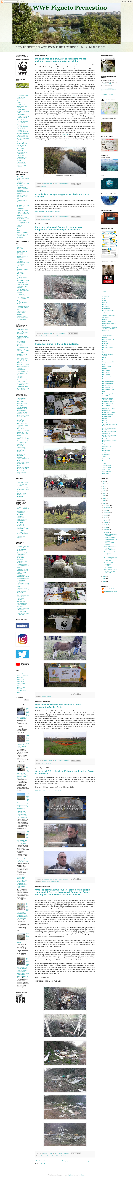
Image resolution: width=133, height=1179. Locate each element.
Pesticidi (104, 418)
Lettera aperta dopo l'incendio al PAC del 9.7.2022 (23, 337)
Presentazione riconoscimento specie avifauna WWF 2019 (21, 164)
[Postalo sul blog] (74, 184)
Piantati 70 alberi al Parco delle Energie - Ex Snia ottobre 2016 (23, 212)
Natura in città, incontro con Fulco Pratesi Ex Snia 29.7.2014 (22, 604)
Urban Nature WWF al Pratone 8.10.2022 (23, 488)
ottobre (106, 510)
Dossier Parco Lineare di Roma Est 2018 (23, 111)
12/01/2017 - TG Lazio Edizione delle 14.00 (48, 791)
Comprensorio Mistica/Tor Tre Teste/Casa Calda (109, 327)
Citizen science (106, 321)
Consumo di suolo (45, 219)
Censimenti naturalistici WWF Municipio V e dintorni (22, 158)
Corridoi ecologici (107, 335)
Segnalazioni (106, 454)
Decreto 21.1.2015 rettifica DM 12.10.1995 (22, 427)
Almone (104, 294)
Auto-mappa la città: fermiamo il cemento (47, 211)
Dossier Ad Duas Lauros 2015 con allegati (22, 106)
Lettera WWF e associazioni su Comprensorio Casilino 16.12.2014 (23, 527)
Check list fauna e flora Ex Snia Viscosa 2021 (23, 178)
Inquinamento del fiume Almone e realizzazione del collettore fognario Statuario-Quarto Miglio (60, 60)
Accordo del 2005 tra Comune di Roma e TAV (23, 307)
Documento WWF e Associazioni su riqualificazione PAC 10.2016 (23, 360)
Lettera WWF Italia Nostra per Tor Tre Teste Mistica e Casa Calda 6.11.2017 (23, 415)
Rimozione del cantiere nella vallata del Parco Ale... (110, 559)
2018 (104, 501)
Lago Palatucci (106, 377)
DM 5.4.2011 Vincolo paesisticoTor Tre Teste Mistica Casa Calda (23, 433)
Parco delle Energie (108, 401)
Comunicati (44, 1156)
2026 (104, 481)
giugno (106, 520)
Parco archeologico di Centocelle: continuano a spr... (110, 548)
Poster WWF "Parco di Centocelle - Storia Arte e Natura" (23, 388)
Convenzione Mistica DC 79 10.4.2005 (23, 441)
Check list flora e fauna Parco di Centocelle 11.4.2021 (21, 343)
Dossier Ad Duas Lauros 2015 (22, 101)
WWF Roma (20, 681)
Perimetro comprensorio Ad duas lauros (22, 152)
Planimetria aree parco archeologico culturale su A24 (22, 318)
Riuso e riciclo (106, 450)
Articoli (104, 298)
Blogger (83, 1175)
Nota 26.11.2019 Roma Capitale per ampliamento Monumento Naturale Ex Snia (23, 190)
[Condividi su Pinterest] (80, 184)
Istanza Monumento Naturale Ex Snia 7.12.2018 (22, 197)
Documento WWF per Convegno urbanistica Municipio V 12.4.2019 (22, 556)
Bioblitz (104, 304)
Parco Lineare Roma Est (109, 412)
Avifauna (104, 302)
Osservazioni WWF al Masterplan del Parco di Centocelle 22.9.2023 (22, 332)
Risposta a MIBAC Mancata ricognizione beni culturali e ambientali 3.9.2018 (23, 289)
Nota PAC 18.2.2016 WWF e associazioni (23, 365)
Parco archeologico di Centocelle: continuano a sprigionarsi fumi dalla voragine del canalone (58, 228)
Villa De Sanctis (106, 467)
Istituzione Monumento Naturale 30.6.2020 (23, 183)
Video (104, 463)
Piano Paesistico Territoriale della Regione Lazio (109, 424)
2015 (104, 579)
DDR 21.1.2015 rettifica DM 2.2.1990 (23, 438)
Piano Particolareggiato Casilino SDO (109, 428)
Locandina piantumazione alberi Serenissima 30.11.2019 (23, 264)
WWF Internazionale (23, 675)
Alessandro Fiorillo (109, 589)
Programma (105, 444)
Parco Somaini (106, 416)
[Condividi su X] (76, 184)
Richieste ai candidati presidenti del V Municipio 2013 (23, 131)
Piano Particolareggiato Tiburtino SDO (109, 436)
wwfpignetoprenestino (110, 591)
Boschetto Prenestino (108, 311)
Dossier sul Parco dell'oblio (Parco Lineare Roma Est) (22, 860)
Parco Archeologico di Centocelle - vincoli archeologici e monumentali (23, 382)
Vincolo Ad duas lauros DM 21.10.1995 (21, 147)
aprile (106, 525)
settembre (107, 512)
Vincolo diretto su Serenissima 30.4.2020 (22, 252)
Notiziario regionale (107, 394)
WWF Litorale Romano (21, 687)
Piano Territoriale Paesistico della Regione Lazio (109, 440)
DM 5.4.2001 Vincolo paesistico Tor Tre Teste (23, 463)
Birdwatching (106, 308)
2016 (104, 576)
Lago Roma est (106, 379)
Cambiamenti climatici (108, 315)
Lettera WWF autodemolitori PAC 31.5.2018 (22, 354)
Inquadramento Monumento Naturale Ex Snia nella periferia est (23, 206)
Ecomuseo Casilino (107, 348)
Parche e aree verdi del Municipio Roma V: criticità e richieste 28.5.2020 (23, 137)
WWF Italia (20, 677)
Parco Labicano (106, 410)
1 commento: (62, 333)
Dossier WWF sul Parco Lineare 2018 (22, 283)
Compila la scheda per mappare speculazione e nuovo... (110, 542)
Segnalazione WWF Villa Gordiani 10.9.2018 (22, 512)
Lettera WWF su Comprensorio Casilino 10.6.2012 (22, 532)
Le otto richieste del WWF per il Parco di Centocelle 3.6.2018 (23, 349)
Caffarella (43, 186)
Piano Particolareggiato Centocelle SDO (109, 432)
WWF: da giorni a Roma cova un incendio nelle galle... (110, 571)
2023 (104, 488)
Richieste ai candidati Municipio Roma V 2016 (22, 126)
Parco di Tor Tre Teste (46, 763)
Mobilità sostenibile (107, 387)
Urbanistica (105, 461)
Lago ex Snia (106, 374)
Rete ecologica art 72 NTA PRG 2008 (22, 142)
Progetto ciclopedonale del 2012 (22, 302)
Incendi (104, 364)
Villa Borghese (106, 465)
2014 (104, 581)
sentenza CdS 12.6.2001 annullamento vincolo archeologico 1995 (23, 457)
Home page (65, 1161)
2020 (104, 496)
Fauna (104, 357)
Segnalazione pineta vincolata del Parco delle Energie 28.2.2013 (23, 235)
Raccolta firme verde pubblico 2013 (23, 614)
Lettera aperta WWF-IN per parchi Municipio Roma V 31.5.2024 (23, 549)
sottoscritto (65, 134)
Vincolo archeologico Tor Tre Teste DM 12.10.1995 (23, 469)
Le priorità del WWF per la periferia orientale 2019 (22, 97)
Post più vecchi (90, 1161)
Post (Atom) (44, 1164)
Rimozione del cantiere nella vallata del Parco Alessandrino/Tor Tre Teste (58, 706)
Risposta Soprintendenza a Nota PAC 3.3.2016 (22, 370)
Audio (104, 300)
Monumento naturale (108, 389)
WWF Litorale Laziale (21, 684)
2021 (104, 493)
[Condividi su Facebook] (78, 184)
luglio (106, 517)
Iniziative (49, 696)
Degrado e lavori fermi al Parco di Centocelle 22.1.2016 (22, 376)
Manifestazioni (106, 385)
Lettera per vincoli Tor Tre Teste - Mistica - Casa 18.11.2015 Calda (22, 421)
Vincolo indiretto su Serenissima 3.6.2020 (22, 258)
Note (103, 391)
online (73, 96)
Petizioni (104, 421)
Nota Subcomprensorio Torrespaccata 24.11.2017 (22, 494)
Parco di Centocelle (51, 335)
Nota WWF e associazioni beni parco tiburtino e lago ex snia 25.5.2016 (23, 218)
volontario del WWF (106, 84)
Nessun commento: (64, 183)
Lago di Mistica (106, 372)
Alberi (104, 292)
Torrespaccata (106, 459)
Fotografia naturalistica (108, 362)
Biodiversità (105, 306)
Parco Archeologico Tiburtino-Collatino (107, 398)
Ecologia (104, 345)
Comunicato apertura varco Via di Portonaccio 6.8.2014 (23, 225)
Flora (103, 360)
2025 (104, 483)
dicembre (107, 505)
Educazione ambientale (109, 350)
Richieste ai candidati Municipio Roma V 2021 (22, 121)
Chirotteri (105, 319)
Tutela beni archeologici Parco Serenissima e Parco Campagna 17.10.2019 (23, 271)
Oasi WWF (105, 396)
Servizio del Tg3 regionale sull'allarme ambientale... (108, 565)
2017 (104, 503)
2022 (104, 491)
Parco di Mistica (106, 406)
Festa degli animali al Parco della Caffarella (56, 344)
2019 (104, 498)
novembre (107, 508)
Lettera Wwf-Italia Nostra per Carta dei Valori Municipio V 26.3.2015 (23, 591)
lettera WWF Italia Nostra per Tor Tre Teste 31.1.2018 (22, 408)
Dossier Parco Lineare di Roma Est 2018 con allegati (23, 116)
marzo (106, 527)
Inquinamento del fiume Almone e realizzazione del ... (110, 535)
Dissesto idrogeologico (108, 339)
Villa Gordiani (106, 469)
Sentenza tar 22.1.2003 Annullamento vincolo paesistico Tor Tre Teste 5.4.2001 (22, 448)
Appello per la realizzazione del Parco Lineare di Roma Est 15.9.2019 (23, 278)
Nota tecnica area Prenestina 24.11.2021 (22, 247)
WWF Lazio (20, 679)
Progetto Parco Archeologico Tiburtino (21, 313)
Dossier (104, 341)
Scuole (104, 452)
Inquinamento (106, 370)
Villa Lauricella (106, 471)
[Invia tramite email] (72, 184)
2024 (104, 486)
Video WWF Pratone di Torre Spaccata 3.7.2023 (23, 484)
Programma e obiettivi (107, 94)
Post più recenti (40, 1161)
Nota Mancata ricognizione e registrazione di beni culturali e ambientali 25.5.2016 (23, 583)
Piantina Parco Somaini (21, 536)
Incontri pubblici (106, 366)
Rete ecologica (106, 446)
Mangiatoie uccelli (107, 383)
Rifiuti (58, 335)
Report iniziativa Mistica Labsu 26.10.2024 (21, 400)
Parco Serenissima (107, 414)
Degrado (43, 335)
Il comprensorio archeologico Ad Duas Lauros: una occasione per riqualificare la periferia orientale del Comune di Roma (22, 883)
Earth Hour (105, 343)
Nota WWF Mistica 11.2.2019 (22, 404)
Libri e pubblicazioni (108, 381)
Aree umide (105, 296)
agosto (106, 515)
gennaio (106, 532)
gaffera (71, 1175)
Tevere (104, 456)
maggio (106, 522)
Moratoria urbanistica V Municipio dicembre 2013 (23, 610)
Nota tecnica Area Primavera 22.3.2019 (23, 508)
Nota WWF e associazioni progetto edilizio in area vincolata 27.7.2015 (22, 519)
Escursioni (105, 352)
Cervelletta (105, 317)
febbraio (106, 529)
